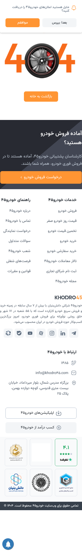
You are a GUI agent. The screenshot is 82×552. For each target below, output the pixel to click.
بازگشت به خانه (41, 96)
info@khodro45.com (52, 373)
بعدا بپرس (59, 22)
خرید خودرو (68, 241)
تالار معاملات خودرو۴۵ (60, 261)
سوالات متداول (20, 241)
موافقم (23, 22)
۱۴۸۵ (64, 363)
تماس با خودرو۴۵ (18, 221)
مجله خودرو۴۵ (66, 281)
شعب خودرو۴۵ (19, 251)
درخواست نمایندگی (17, 231)
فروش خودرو (67, 211)
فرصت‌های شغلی (18, 261)
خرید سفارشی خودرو (62, 251)
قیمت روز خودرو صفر (62, 221)
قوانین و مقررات (19, 271)
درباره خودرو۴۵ (20, 211)
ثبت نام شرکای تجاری (61, 271)
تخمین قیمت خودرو (62, 231)
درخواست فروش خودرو (43, 177)
